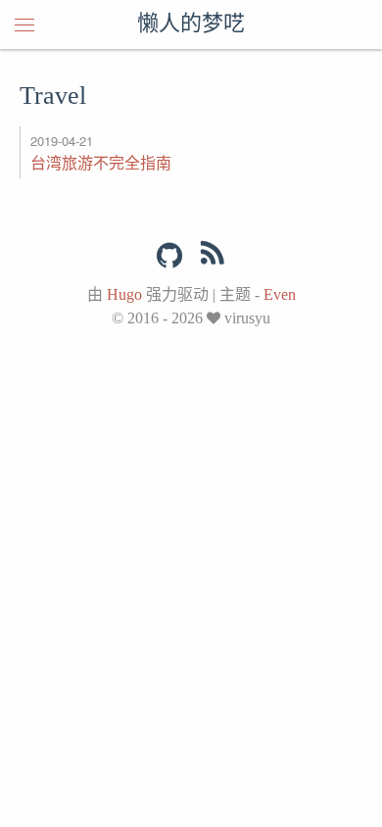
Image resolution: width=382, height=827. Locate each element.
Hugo (124, 294)
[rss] (212, 256)
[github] (169, 255)
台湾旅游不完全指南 (100, 162)
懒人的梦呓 (191, 24)
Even (279, 294)
